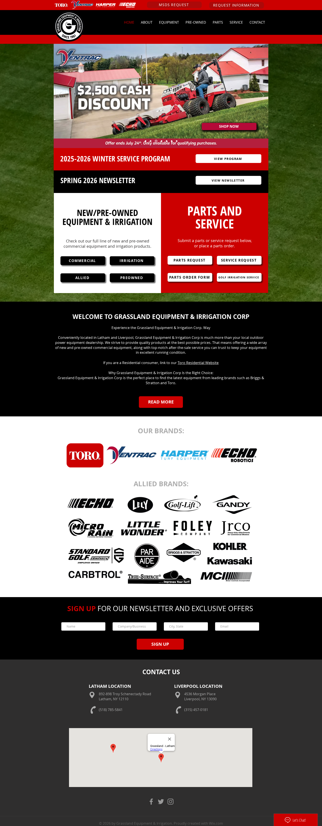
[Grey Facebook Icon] (151, 802)
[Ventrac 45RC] (176, 141)
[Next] (262, 96)
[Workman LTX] (166, 141)
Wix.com (215, 823)
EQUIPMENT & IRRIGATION (107, 222)
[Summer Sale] (150, 141)
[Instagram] (170, 802)
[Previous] (60, 96)
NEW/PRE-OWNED (107, 213)
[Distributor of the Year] (145, 141)
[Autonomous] (161, 141)
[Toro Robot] (171, 141)
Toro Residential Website (198, 362)
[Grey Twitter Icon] (161, 802)
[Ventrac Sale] (156, 141)
